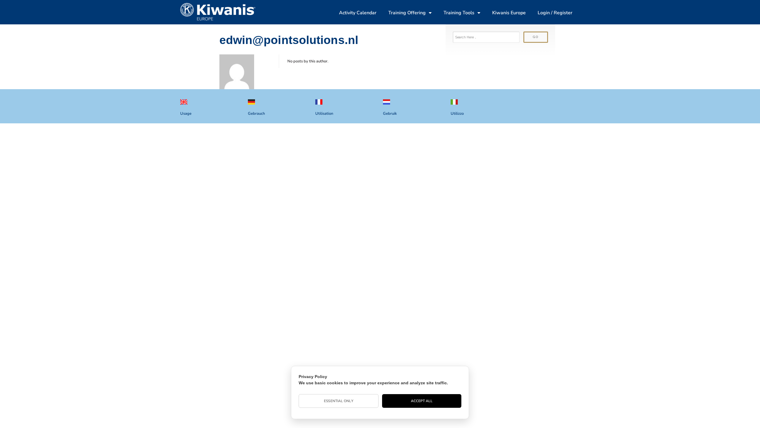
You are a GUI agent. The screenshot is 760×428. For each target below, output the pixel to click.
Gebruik (390, 113)
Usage (185, 113)
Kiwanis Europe (509, 13)
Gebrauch (256, 113)
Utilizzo (457, 113)
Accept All (422, 401)
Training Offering (407, 13)
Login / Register (555, 13)
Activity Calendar (357, 13)
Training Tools (459, 13)
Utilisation (324, 113)
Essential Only (338, 401)
